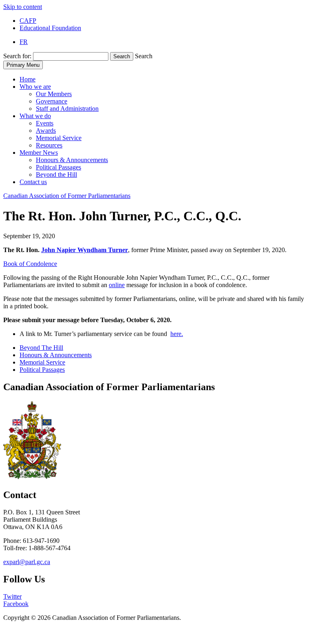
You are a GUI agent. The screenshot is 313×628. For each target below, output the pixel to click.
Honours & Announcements (72, 159)
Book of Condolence (30, 263)
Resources (49, 145)
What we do (35, 115)
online (117, 284)
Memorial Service (59, 137)
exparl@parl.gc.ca (26, 561)
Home (27, 79)
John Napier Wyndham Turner (84, 249)
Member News (39, 152)
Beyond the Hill (56, 174)
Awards (46, 130)
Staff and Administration (67, 108)
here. (176, 333)
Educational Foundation (50, 27)
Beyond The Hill (41, 347)
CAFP (28, 20)
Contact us (33, 181)
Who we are (35, 86)
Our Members (54, 93)
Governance (51, 101)
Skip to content (22, 6)
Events (44, 123)
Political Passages (58, 167)
